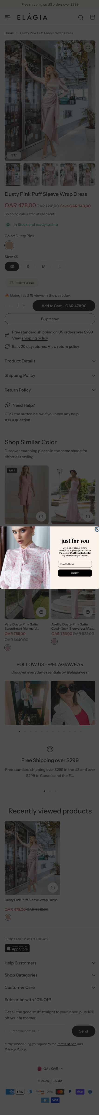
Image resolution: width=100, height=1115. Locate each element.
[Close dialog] (95, 529)
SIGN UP (73, 573)
